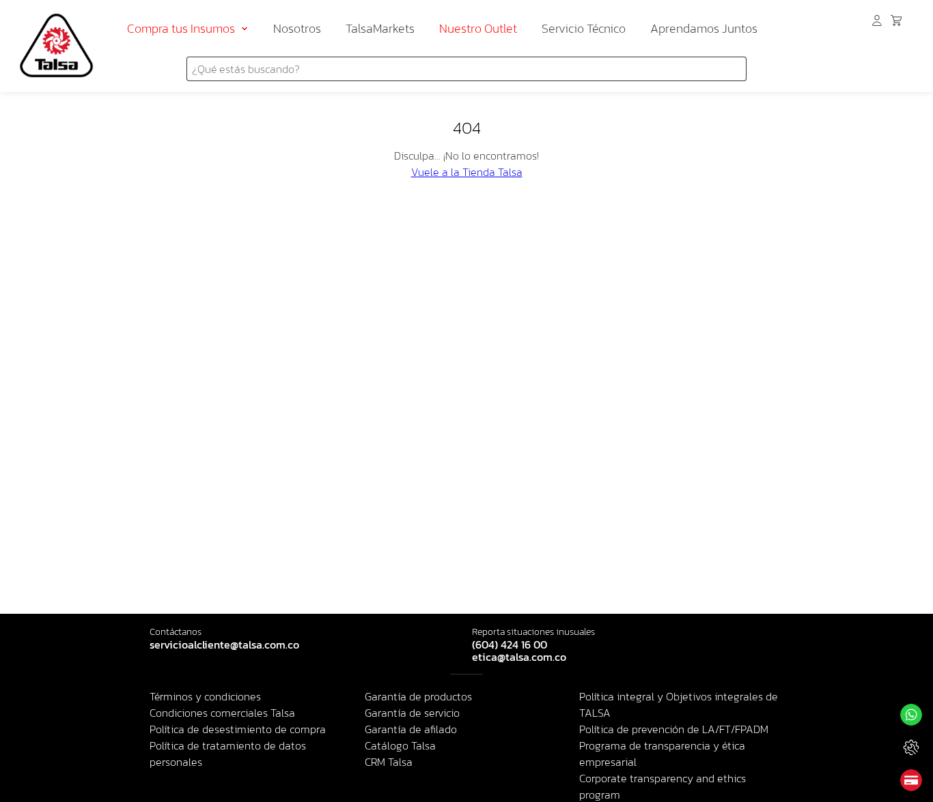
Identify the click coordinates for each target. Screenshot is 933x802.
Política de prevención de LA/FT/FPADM (673, 729)
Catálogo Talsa (400, 745)
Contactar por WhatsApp (911, 715)
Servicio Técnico (584, 28)
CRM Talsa (389, 762)
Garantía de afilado (411, 729)
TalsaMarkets (380, 28)
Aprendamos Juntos (703, 28)
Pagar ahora (911, 780)
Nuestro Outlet (478, 28)
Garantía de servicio (412, 712)
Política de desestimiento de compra (238, 729)
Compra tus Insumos (181, 28)
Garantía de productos (418, 696)
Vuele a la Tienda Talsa (467, 172)
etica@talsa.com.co (519, 657)
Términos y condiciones (205, 696)
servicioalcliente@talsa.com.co (224, 645)
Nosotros (297, 28)
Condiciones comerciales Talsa (222, 712)
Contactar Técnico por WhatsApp (911, 747)
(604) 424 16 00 (509, 645)
